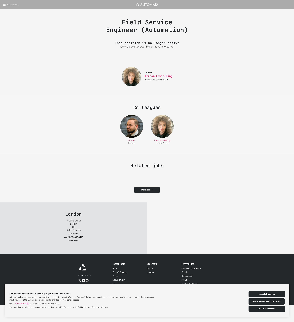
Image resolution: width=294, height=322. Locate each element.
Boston (150, 268)
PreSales (185, 280)
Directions (73, 233)
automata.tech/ (84, 275)
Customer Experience (191, 268)
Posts (115, 276)
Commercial (186, 276)
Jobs (115, 268)
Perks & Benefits (120, 272)
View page (73, 240)
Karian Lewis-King (158, 76)
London (150, 272)
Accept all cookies (267, 294)
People (184, 272)
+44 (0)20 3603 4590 (73, 237)
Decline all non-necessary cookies (267, 301)
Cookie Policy (22, 303)
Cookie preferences (266, 309)
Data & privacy (119, 280)
